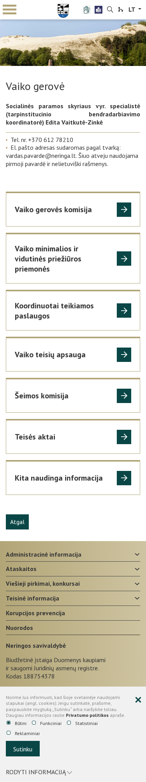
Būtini (20, 723)
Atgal (17, 522)
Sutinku (22, 749)
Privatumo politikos (87, 715)
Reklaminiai (27, 733)
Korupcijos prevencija (35, 613)
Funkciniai (51, 723)
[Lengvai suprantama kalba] (98, 10)
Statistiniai (86, 723)
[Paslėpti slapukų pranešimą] (138, 700)
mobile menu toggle (9, 9)
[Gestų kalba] (87, 9)
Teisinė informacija (32, 598)
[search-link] (110, 10)
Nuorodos (19, 627)
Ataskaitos (21, 569)
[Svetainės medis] (121, 10)
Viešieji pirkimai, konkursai (43, 583)
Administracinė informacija (43, 554)
